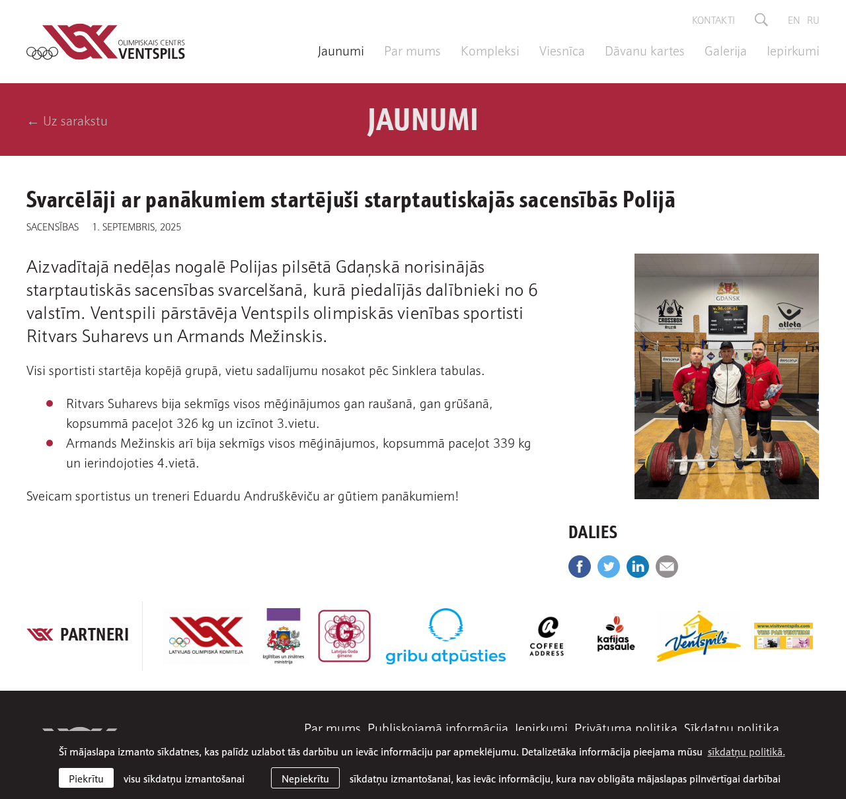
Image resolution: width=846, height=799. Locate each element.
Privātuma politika (625, 727)
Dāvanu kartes (645, 49)
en (794, 19)
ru (813, 19)
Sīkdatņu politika (731, 727)
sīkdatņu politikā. (746, 750)
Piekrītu (86, 777)
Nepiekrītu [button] (305, 777)
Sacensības (52, 226)
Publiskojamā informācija (437, 727)
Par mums (412, 49)
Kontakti (713, 19)
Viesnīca (562, 49)
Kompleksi (490, 49)
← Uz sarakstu (67, 119)
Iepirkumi (793, 49)
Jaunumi (341, 49)
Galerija (726, 49)
